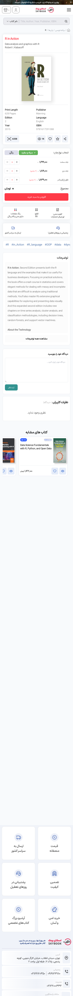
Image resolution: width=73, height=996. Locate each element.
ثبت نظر (11, 387)
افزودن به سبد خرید (36, 197)
